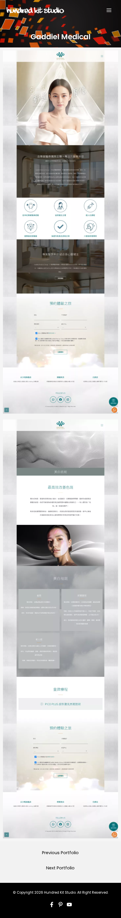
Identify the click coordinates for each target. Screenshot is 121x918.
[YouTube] (69, 904)
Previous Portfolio (60, 853)
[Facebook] (51, 904)
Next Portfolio (60, 868)
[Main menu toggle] (109, 10)
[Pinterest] (60, 904)
